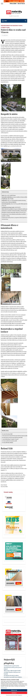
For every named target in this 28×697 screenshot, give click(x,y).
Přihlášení (13, 3)
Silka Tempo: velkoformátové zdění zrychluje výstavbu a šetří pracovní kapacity (12, 672)
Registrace (21, 3)
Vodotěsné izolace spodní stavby (11, 665)
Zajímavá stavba (5, 27)
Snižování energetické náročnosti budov (11, 25)
